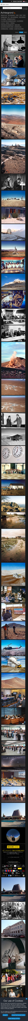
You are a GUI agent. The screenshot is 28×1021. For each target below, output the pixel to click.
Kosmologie (4, 17)
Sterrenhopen (4, 28)
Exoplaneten (22, 17)
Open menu (5, 4)
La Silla (3, 23)
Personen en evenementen (7, 25)
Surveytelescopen (18, 28)
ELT (8, 17)
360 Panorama (11, 15)
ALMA (17, 15)
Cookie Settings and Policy (14, 1018)
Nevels (7, 23)
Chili (24, 15)
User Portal (19, 1)
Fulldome (3, 19)
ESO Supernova (14, 17)
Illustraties (20, 21)
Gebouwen (17, 25)
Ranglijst (21, 32)
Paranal (13, 23)
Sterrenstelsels (11, 19)
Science (15, 1)
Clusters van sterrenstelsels (8, 21)
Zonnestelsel (18, 26)
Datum (25, 32)
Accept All (5, 1015)
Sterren (11, 28)
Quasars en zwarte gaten (7, 26)
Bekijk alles (4, 15)
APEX (21, 15)
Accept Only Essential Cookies (18, 1015)
